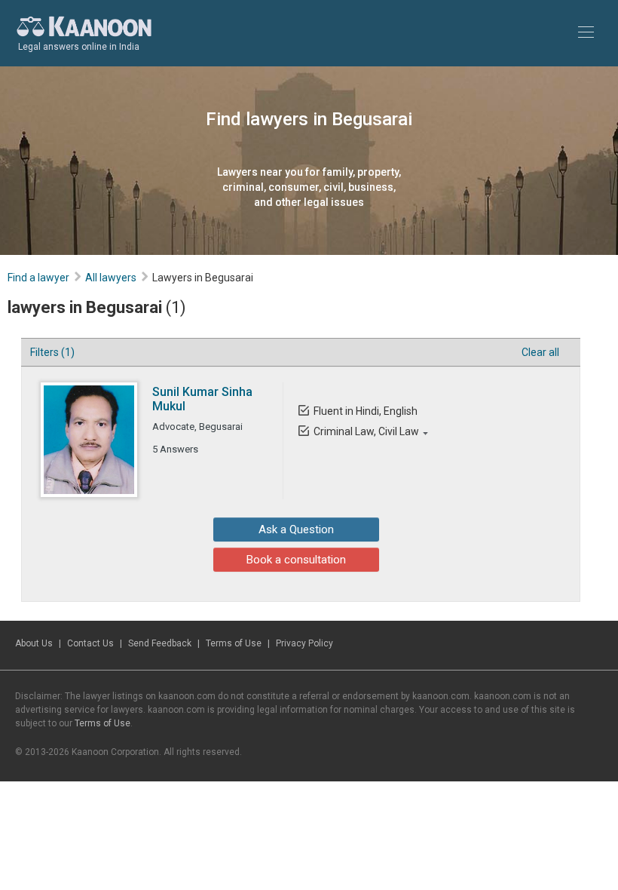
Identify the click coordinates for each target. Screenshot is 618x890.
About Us (34, 643)
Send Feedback (159, 643)
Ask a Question (296, 529)
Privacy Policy (304, 643)
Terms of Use (234, 643)
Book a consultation (296, 559)
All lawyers (110, 278)
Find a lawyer (38, 278)
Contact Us (90, 643)
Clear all (540, 352)
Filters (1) (52, 352)
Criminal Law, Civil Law (366, 431)
